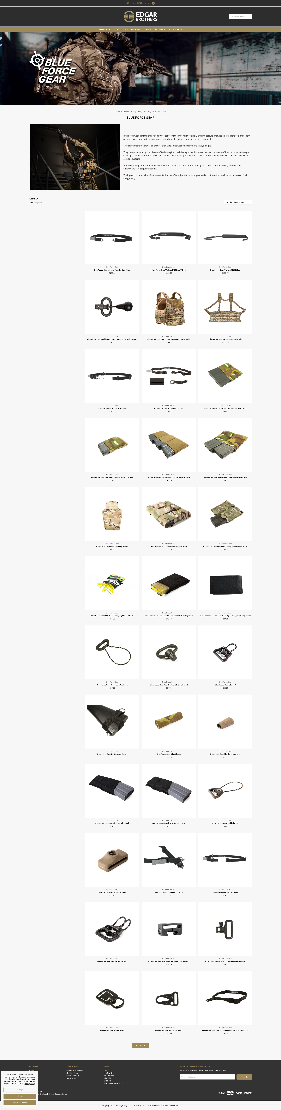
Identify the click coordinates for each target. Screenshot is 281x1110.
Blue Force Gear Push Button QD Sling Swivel (169, 685)
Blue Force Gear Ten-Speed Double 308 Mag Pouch (225, 408)
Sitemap (32, 1070)
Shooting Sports (133, 29)
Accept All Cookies (20, 1103)
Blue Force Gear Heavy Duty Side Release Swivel (225, 961)
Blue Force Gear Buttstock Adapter (112, 754)
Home (117, 111)
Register (138, 3)
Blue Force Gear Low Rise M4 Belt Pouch (112, 823)
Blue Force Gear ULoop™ (225, 685)
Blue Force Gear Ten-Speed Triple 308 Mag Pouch (169, 477)
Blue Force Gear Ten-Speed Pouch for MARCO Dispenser (168, 616)
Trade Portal (174, 1106)
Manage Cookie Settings (57, 1094)
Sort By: (229, 202)
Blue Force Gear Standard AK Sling (112, 408)
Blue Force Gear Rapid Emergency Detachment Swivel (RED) (112, 339)
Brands (147, 111)
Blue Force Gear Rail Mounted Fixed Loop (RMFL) (168, 961)
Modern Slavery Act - (137, 1106)
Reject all (19, 1096)
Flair (40, 1091)
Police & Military (154, 29)
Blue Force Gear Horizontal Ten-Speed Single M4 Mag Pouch (225, 616)
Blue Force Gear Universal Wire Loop (112, 685)
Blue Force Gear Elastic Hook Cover (225, 754)
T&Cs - (113, 1106)
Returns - (165, 1106)
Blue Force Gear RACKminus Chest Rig (225, 339)
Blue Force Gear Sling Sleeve (169, 754)
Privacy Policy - (122, 1106)
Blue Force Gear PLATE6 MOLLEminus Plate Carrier (168, 339)
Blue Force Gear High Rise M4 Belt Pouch (168, 823)
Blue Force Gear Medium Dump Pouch (112, 546)
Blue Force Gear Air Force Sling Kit (168, 408)
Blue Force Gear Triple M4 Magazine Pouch (169, 546)
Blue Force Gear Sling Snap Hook (169, 1030)
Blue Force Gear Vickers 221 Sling (169, 892)
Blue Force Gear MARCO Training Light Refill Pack (112, 616)
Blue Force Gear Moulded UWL (225, 823)
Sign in (129, 3)
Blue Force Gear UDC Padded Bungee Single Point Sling (225, 1030)
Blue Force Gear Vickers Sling (225, 892)
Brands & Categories (109, 29)
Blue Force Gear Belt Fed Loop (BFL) (112, 961)
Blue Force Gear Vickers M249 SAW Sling (168, 270)
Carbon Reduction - (153, 1106)
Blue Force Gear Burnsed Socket (112, 892)
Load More (140, 1045)
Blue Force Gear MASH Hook (112, 1030)
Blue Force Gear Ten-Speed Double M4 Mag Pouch (225, 477)
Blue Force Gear (159, 111)
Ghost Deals (174, 29)
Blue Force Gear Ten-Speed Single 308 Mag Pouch (112, 477)
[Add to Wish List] (136, 222)
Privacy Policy (30, 1083)
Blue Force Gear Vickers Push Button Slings (112, 270)
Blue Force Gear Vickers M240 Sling (225, 270)
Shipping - (106, 1106)
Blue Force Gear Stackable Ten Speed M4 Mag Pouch (225, 546)
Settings (20, 1090)
